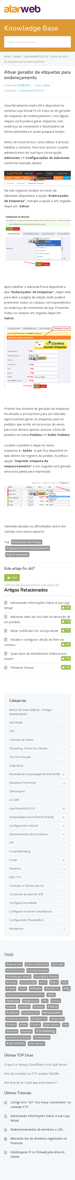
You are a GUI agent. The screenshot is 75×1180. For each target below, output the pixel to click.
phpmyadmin (53, 1012)
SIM (14, 578)
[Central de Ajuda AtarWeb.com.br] (22, 11)
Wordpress (16, 928)
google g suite (31, 1000)
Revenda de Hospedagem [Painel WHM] (34, 774)
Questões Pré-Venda (22, 783)
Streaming (47, 1031)
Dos (65, 982)
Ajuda (17, 56)
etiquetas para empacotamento (29, 548)
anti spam (58, 964)
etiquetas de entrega (27, 542)
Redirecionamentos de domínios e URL (36, 1129)
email (12, 988)
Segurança (16, 765)
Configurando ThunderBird (26, 920)
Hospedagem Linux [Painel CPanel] (31, 817)
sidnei (46, 85)
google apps (13, 1000)
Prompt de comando (17, 1018)
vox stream (17, 1043)
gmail (52, 994)
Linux (57, 1000)
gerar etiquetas (18, 554)
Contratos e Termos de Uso (26, 886)
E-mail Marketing (19, 851)
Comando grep (39, 970)
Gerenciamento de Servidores (28, 834)
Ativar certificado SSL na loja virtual (34, 631)
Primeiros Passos (22, 668)
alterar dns (15, 964)
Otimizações (17, 791)
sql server (12, 1031)
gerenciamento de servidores (26, 994)
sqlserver (27, 1031)
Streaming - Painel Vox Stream (28, 748)
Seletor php (58, 1018)
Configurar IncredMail (23, 903)
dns (55, 982)
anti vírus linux (15, 970)
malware (39, 1006)
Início (7, 56)
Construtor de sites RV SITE (26, 894)
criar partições (28, 982)
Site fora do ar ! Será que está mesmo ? (31, 1083)
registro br (40, 1018)
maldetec (25, 1006)
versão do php (42, 1037)
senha (12, 1024)
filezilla (36, 988)
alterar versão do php (38, 964)
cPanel (12, 982)
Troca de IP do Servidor (19, 1037)
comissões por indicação (19, 976)
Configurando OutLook (23, 825)
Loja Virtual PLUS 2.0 (36, 56)
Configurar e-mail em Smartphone (30, 911)
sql (66, 1024)
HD (45, 1000)
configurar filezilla (47, 976)
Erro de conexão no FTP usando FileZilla (31, 1074)
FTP (11, 843)
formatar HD (53, 988)
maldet (11, 1006)
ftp (67, 988)
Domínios (15, 868)
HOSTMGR (15, 722)
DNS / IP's (15, 877)
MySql (54, 1006)
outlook (13, 1012)
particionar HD (31, 1012)
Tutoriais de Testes (21, 740)
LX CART (14, 800)
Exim (23, 988)
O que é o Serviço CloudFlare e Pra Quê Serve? (35, 1065)
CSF (44, 982)
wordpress (37, 1043)
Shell (24, 1024)
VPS (11, 731)
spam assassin (52, 1024)
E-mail (13, 860)
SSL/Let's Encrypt (20, 757)
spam (36, 1024)
